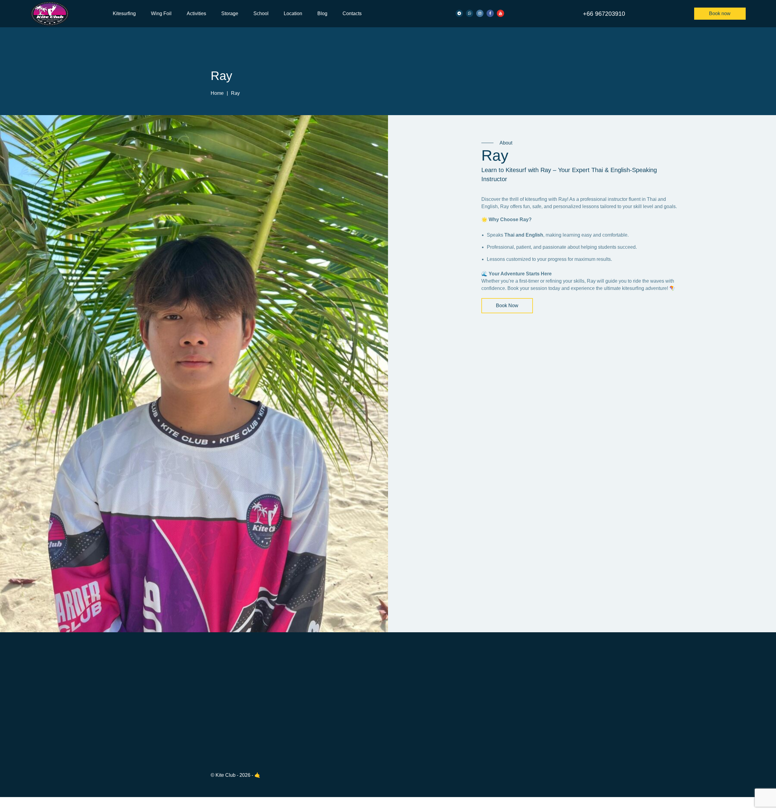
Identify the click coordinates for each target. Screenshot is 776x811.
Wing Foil (161, 13)
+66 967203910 (604, 13)
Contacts (352, 13)
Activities (196, 13)
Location (293, 13)
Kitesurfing (124, 13)
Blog (322, 13)
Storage (229, 13)
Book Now (507, 305)
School (261, 13)
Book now (720, 13)
